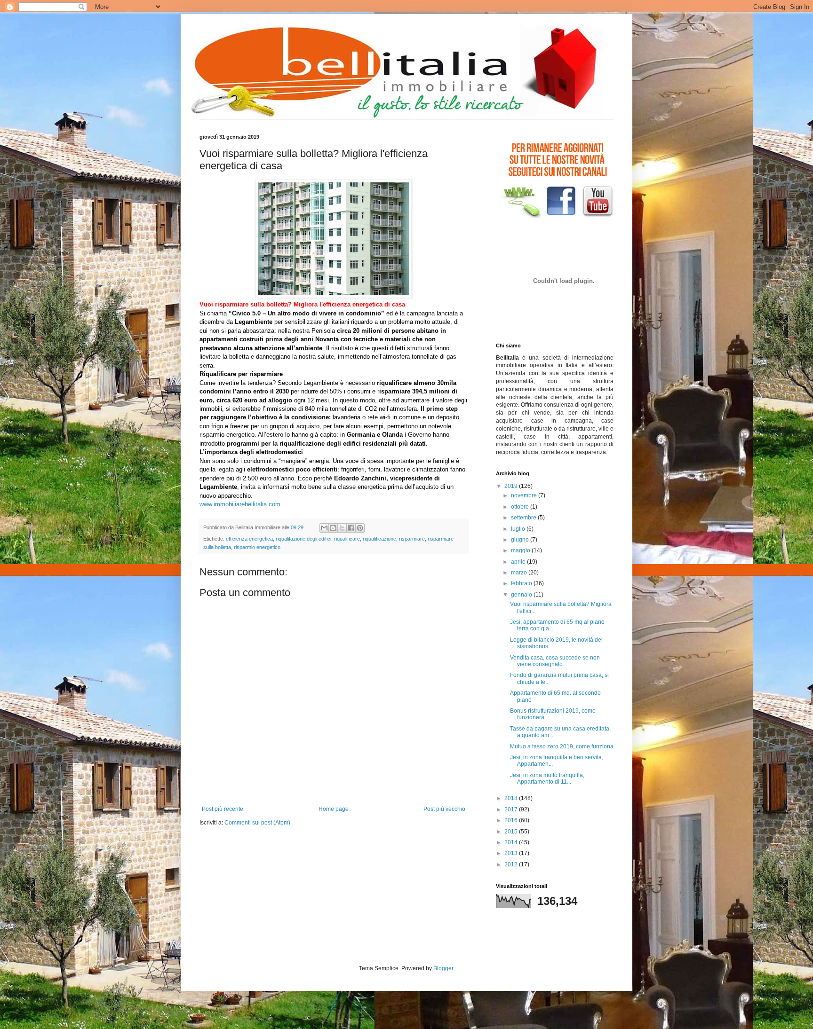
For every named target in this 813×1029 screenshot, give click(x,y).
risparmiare (412, 539)
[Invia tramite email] (324, 528)
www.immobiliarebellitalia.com (239, 504)
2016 (511, 820)
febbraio (522, 583)
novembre (524, 495)
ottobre (520, 506)
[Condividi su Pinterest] (360, 528)
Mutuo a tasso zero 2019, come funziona (562, 746)
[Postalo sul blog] (333, 528)
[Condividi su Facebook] (351, 528)
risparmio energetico (257, 547)
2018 (511, 798)
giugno (520, 539)
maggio (521, 550)
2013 (511, 853)
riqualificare (347, 539)
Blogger (443, 968)
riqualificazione (379, 539)
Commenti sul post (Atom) (257, 822)
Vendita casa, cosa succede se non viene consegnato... (555, 661)
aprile (519, 561)
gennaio (522, 594)
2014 (511, 842)
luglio (518, 529)
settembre (524, 517)
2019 (511, 486)
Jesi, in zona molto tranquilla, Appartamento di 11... (547, 778)
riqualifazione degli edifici (303, 539)
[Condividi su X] (342, 528)
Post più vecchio (444, 809)
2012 (511, 864)
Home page (334, 809)
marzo (519, 572)
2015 (511, 831)
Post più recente (222, 809)
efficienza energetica (249, 539)
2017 (511, 809)
